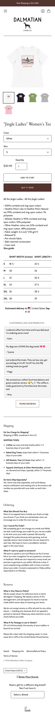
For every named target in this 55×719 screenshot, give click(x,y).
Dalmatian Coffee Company (21, 660)
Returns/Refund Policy (36, 651)
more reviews (27, 403)
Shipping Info (18, 651)
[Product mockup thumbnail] (9, 98)
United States (14, 670)
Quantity (20, 160)
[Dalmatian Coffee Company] (27, 24)
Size (6, 146)
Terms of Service (11, 656)
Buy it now (27, 187)
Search (6, 651)
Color (6, 132)
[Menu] (5, 11)
